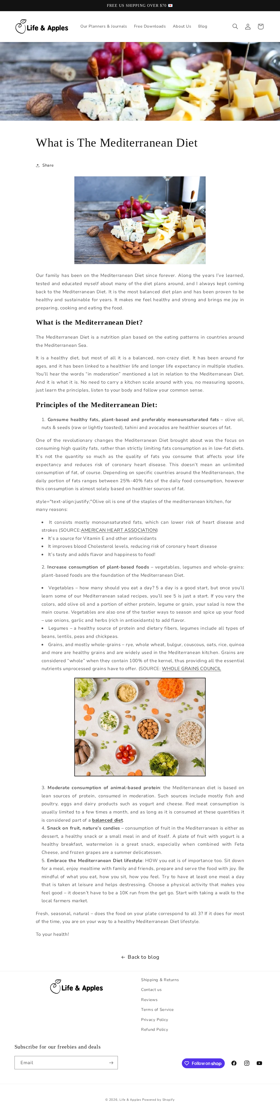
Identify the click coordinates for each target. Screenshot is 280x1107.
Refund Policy (154, 1029)
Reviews (149, 999)
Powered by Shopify (158, 1099)
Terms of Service (157, 1009)
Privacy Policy (154, 1019)
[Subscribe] (111, 1062)
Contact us (151, 989)
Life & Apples (130, 1099)
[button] (235, 26)
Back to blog (143, 957)
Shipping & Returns (160, 979)
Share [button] (48, 165)
